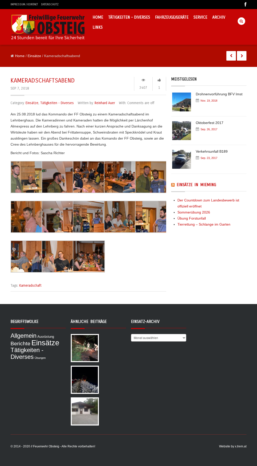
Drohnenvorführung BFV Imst (219, 94)
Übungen (40, 357)
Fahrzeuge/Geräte (171, 17)
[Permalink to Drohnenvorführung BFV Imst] (183, 104)
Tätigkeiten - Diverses (57, 103)
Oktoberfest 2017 (209, 123)
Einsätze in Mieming (196, 184)
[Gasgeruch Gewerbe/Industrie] (85, 411)
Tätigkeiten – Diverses (129, 17)
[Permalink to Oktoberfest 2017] (183, 132)
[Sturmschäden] (85, 348)
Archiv (218, 17)
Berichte (20, 344)
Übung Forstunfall (191, 218)
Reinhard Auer (105, 103)
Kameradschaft (30, 285)
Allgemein (23, 335)
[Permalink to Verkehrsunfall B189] (183, 161)
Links (98, 27)
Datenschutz (49, 4)
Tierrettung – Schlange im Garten (203, 224)
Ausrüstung (45, 336)
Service (200, 17)
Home (98, 17)
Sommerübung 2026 (193, 212)
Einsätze (34, 56)
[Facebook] (244, 5)
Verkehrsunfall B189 (212, 151)
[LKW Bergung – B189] (85, 379)
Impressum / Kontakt (24, 4)
